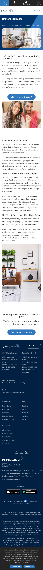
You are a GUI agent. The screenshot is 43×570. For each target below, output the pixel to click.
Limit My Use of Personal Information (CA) (28, 514)
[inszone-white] (11, 345)
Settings (26, 562)
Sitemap (27, 503)
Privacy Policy (18, 501)
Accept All (15, 566)
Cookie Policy (33, 501)
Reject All (29, 566)
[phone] (26, 452)
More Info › (6, 370)
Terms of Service (18, 503)
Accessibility (8, 501)
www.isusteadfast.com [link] (11, 479)
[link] (13, 492)
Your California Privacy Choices (13, 512)
